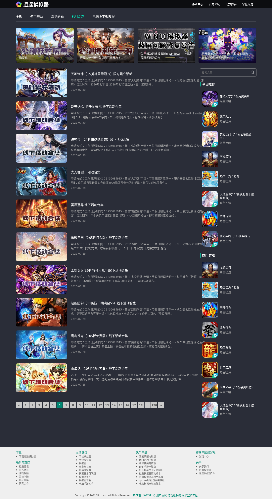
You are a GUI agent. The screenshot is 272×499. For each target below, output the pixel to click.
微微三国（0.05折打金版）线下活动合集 (99, 237)
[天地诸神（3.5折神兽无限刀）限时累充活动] (41, 82)
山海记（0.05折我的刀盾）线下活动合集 (99, 368)
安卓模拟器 (85, 466)
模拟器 (82, 463)
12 (100, 405)
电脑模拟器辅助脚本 (150, 483)
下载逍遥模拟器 (27, 456)
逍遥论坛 (24, 466)
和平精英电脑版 (147, 463)
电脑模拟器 (85, 470)
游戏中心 (197, 4)
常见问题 (247, 4)
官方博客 (231, 4)
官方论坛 (214, 4)
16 (127, 405)
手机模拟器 (85, 456)
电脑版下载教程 (103, 16)
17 (134, 405)
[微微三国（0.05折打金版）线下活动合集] (41, 246)
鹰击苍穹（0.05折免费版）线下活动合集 (99, 336)
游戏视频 (24, 473)
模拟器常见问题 (87, 473)
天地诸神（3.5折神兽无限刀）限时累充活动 (101, 74)
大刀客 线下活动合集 (85, 172)
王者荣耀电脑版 (147, 456)
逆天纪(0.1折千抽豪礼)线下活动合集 (96, 106)
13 (107, 405)
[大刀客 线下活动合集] (41, 181)
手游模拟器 (85, 460)
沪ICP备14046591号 (143, 495)
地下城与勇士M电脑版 (151, 470)
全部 (19, 16)
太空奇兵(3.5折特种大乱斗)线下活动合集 (99, 270)
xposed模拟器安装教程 (151, 480)
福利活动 (78, 16)
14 (113, 405)
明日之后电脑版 (147, 460)
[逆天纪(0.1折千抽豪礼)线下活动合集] (41, 115)
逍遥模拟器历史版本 (150, 473)
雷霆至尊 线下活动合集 (87, 205)
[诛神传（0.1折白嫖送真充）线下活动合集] (41, 148)
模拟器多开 (85, 477)
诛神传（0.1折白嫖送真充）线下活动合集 (100, 139)
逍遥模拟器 (205, 470)
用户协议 (161, 495)
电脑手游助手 (86, 483)
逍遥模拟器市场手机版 (151, 477)
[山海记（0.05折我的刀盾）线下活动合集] (41, 377)
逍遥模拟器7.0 (206, 473)
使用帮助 (36, 16)
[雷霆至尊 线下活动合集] (41, 213)
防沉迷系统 (174, 495)
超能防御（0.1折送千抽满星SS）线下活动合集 (103, 303)
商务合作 (24, 483)
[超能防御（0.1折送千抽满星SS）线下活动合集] (41, 312)
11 (93, 405)
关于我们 (204, 466)
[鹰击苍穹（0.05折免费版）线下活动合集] (41, 344)
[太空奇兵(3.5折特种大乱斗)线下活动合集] (41, 279)
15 (120, 405)
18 (141, 405)
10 (86, 405)
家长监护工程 (190, 495)
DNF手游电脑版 (147, 466)
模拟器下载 (85, 480)
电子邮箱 (24, 480)
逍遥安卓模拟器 (32, 4)
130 (154, 405)
